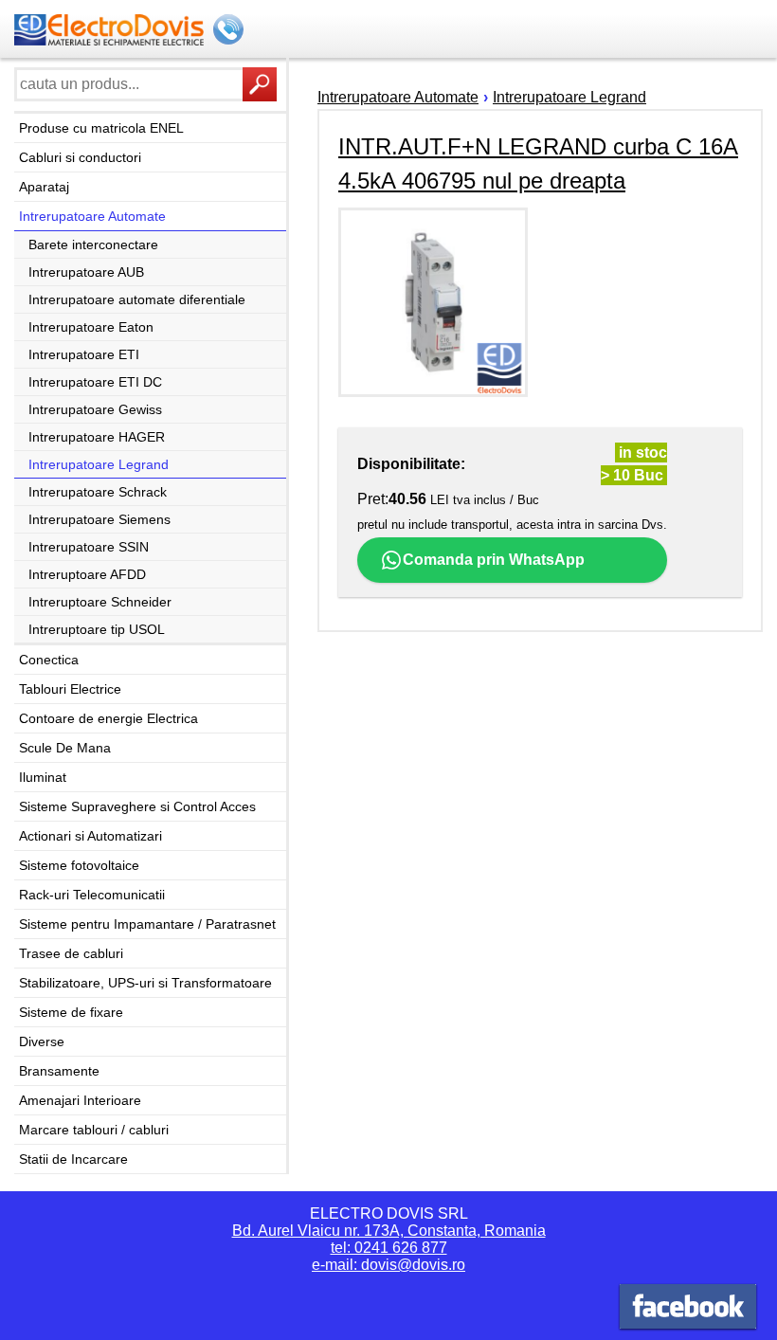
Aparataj (44, 186)
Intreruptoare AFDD (87, 574)
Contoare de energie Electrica (108, 718)
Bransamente (59, 1070)
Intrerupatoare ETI (83, 354)
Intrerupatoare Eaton (91, 327)
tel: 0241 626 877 (389, 1248)
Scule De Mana (65, 747)
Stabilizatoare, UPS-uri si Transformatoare (145, 982)
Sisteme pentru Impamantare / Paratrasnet (147, 924)
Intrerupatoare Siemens (99, 519)
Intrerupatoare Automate (92, 216)
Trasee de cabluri (71, 953)
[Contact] (230, 31)
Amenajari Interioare (80, 1100)
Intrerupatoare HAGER (96, 436)
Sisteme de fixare (71, 1012)
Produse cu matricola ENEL (101, 128)
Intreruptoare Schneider (100, 601)
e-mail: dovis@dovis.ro (388, 1265)
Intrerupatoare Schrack (97, 491)
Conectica (49, 659)
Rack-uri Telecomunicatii (92, 894)
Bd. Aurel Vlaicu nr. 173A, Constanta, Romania (389, 1230)
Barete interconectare (93, 244)
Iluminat (42, 777)
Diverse (41, 1041)
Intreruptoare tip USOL (96, 629)
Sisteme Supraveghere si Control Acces (137, 806)
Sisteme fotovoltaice (79, 865)
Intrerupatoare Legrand (98, 464)
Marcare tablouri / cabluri (94, 1129)
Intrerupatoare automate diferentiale (136, 299)
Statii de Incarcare (73, 1159)
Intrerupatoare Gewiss (95, 409)
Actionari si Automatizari (90, 835)
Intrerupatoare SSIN (88, 546)
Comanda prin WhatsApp (494, 560)
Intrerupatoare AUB (86, 272)
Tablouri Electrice (70, 689)
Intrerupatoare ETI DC (95, 381)
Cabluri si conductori (80, 157)
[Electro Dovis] (688, 1309)
